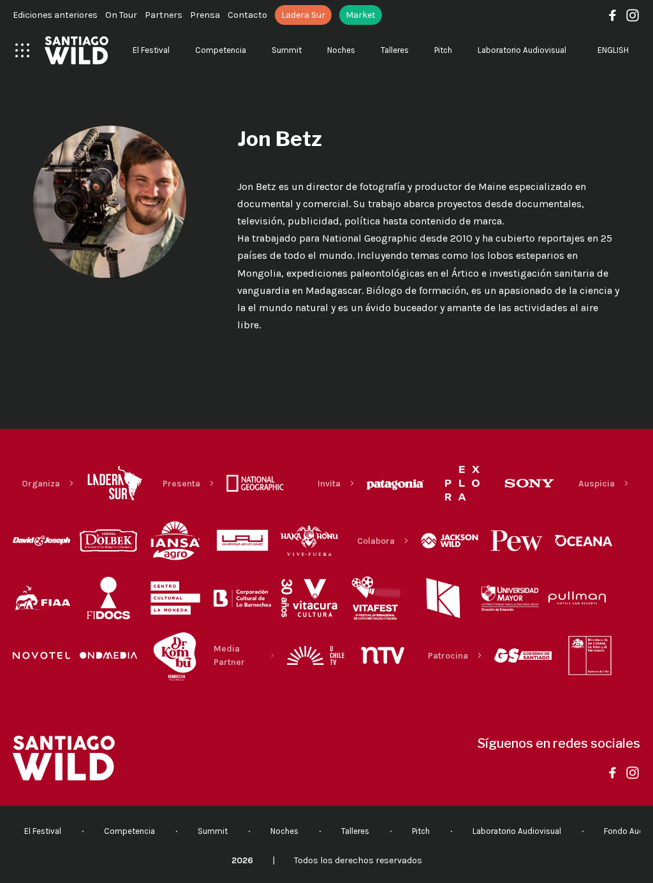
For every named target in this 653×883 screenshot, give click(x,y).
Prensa (205, 15)
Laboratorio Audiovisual (522, 50)
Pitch (443, 50)
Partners (163, 15)
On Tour (121, 15)
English (613, 50)
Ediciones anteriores (55, 15)
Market (361, 15)
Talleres (395, 50)
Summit (287, 50)
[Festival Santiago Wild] (76, 50)
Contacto (247, 15)
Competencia (220, 50)
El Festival (151, 50)
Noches (341, 50)
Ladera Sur (303, 15)
